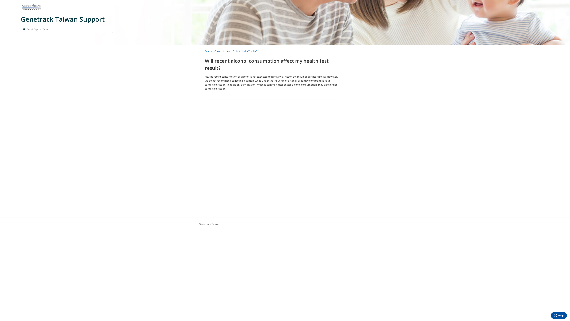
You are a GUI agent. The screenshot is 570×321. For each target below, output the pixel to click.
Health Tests (232, 51)
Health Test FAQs (250, 51)
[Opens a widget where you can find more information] (559, 316)
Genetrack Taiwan (213, 51)
